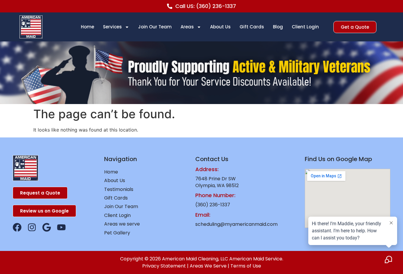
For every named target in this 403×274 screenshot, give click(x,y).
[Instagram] (31, 227)
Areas (187, 27)
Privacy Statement (164, 265)
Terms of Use (245, 265)
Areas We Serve (208, 265)
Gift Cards (252, 27)
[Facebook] (17, 227)
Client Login (305, 27)
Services (112, 27)
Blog (278, 27)
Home (87, 27)
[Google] (46, 227)
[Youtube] (61, 227)
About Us (220, 27)
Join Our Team (155, 27)
